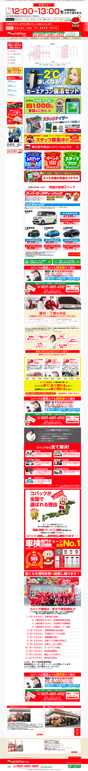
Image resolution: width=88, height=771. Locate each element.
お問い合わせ (75, 38)
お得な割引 (13, 51)
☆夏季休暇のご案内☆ (12, 86)
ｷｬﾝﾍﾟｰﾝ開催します (11, 95)
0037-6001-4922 (52, 287)
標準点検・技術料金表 (12, 90)
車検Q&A (12, 57)
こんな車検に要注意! (15, 54)
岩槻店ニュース (54, 38)
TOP (12, 38)
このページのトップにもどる (75, 757)
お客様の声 (13, 60)
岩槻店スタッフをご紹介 (77, 731)
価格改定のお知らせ (12, 81)
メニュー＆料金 (44, 38)
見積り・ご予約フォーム (74, 766)
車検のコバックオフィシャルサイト (33, 757)
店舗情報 (65, 38)
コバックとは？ (23, 38)
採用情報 (12, 63)
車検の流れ (33, 38)
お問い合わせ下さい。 (49, 254)
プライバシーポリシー (11, 757)
